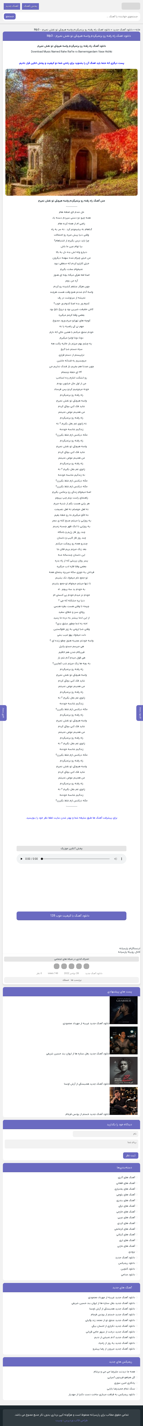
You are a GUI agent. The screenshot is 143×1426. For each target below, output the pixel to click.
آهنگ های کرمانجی (124, 1229)
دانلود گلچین (128, 1269)
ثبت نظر (131, 1155)
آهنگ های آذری (126, 1177)
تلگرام (56, 966)
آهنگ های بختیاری (125, 1189)
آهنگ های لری (127, 1240)
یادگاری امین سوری (124, 1383)
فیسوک (86, 966)
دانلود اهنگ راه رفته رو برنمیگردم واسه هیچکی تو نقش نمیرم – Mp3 (89, 36)
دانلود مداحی (128, 1274)
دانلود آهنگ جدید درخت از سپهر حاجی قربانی (110, 1332)
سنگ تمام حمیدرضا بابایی (121, 1389)
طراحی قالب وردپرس (76, 1420)
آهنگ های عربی (126, 1217)
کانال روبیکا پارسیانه (129, 952)
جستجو (10, 16)
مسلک (66, 980)
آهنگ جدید (12, 6)
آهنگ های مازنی (126, 1246)
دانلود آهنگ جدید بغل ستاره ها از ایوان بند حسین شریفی (103, 1303)
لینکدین (71, 966)
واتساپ (64, 966)
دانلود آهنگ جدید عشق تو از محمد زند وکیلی (110, 1320)
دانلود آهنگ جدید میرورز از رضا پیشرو (114, 1349)
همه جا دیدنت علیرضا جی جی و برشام (114, 1371)
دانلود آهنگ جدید (123, 30)
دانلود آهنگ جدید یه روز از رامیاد (116, 1343)
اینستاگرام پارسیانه (129, 948)
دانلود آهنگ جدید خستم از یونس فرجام (113, 1314)
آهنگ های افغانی (125, 1183)
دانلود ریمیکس (126, 1263)
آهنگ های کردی (126, 1223)
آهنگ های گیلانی (125, 1234)
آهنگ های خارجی (125, 1212)
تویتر (79, 966)
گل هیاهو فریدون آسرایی (121, 1377)
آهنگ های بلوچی (125, 1194)
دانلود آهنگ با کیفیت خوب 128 (69, 916)
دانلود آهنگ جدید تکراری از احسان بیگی (113, 1326)
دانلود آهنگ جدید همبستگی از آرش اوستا (112, 1309)
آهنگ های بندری (125, 1200)
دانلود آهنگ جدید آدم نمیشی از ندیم (114, 1337)
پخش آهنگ (30, 6)
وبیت (58, 1420)
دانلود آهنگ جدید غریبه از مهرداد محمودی (111, 1297)
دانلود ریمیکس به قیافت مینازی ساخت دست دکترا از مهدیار (102, 1394)
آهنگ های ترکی (126, 1206)
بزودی (131, 1252)
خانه (137, 30)
